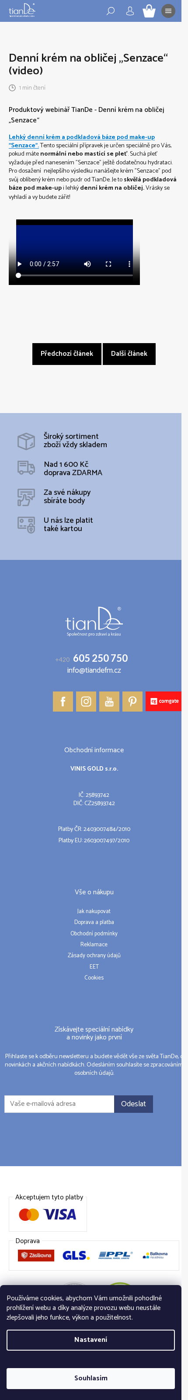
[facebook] (63, 701)
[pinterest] (132, 701)
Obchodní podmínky (94, 934)
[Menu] (168, 11)
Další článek (129, 354)
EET (94, 967)
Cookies (94, 978)
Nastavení (90, 1340)
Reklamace (94, 945)
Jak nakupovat (94, 912)
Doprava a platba (94, 923)
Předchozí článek (67, 354)
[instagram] (86, 701)
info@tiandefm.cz (94, 670)
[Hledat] (110, 11)
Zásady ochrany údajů (94, 956)
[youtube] (109, 701)
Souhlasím (91, 1378)
